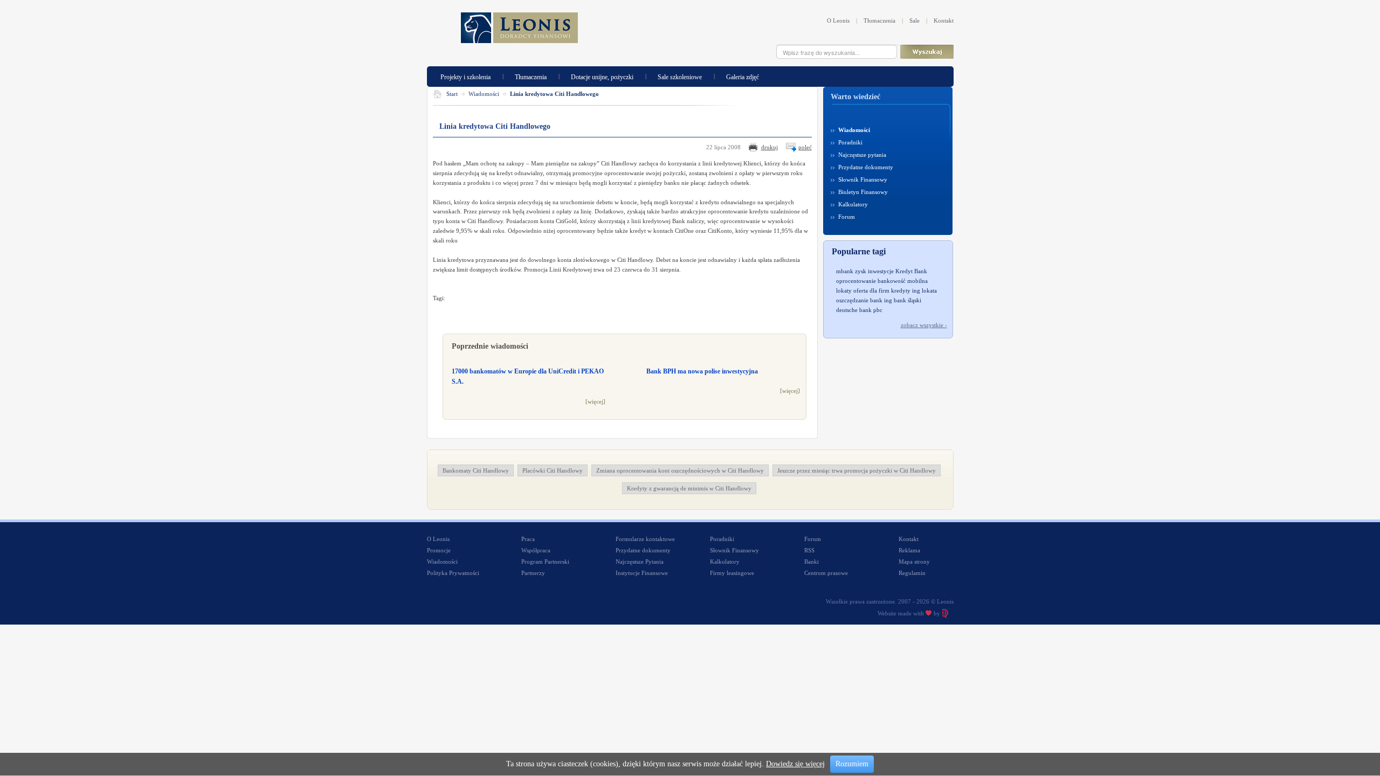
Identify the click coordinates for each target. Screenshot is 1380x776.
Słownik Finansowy (862, 179)
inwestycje (881, 271)
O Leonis (838, 20)
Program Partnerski (545, 561)
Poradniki (850, 142)
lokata (929, 291)
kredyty (900, 291)
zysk (860, 271)
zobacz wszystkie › (924, 325)
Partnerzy (533, 573)
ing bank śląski (902, 300)
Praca (528, 539)
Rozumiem (852, 764)
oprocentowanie (856, 281)
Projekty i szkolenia (465, 76)
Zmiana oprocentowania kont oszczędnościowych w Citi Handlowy (680, 470)
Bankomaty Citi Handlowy (476, 470)
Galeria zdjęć (742, 76)
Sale (914, 20)
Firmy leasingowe (732, 573)
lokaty (844, 291)
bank (876, 300)
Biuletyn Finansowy (863, 192)
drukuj (769, 147)
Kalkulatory (853, 204)
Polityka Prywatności (453, 573)
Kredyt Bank (911, 271)
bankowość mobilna (903, 281)
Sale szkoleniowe (680, 76)
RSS (809, 550)
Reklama (909, 550)
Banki (811, 561)
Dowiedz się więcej (795, 764)
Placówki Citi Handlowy (552, 470)
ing (916, 291)
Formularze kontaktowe (645, 539)
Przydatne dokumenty (865, 167)
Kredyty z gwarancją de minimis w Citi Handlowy (689, 488)
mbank (844, 271)
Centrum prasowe (826, 573)
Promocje (439, 550)
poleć (805, 147)
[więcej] (595, 401)
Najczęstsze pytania (862, 154)
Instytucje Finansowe (642, 573)
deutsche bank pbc (859, 310)
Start (452, 94)
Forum (846, 216)
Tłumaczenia (879, 20)
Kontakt (944, 20)
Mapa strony (914, 561)
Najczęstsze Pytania (640, 561)
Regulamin (912, 573)
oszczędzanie (852, 300)
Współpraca (535, 550)
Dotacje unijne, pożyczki (602, 76)
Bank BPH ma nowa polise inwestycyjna (702, 371)
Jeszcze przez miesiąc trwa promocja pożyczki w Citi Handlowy (856, 470)
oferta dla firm (871, 291)
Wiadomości (483, 94)
